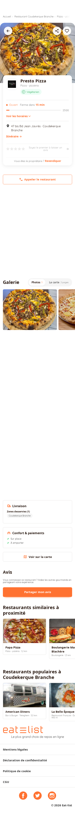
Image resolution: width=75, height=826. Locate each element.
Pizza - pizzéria (65, 16)
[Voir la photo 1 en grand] (30, 309)
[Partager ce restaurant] (57, 31)
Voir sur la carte (40, 557)
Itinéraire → (14, 136)
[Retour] (8, 31)
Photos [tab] (37, 282)
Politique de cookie (17, 771)
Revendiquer (53, 160)
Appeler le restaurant (40, 179)
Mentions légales (15, 749)
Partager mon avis (37, 592)
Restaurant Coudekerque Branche (33, 16)
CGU (6, 782)
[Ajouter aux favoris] (67, 31)
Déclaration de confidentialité (25, 760)
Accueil (7, 16)
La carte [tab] (58, 282)
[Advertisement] (37, 231)
